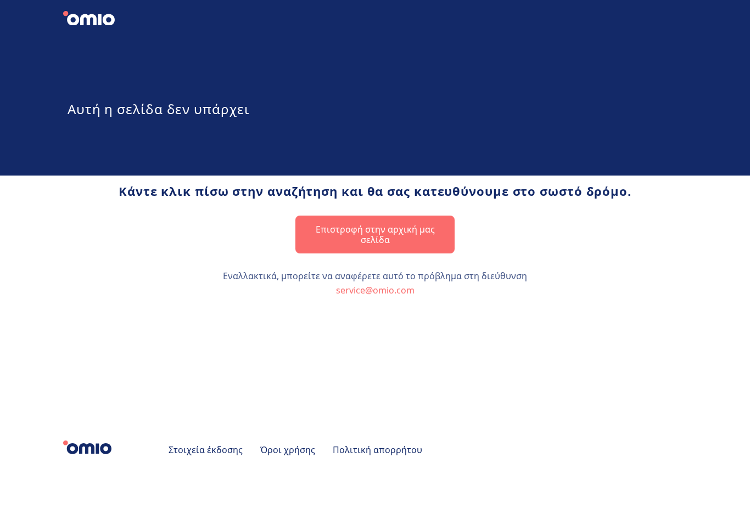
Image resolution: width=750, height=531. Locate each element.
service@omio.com (375, 290)
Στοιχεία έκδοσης (206, 450)
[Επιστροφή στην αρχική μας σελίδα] (98, 20)
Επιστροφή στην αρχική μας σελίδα (375, 234)
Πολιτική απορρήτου (377, 450)
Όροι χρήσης (287, 450)
